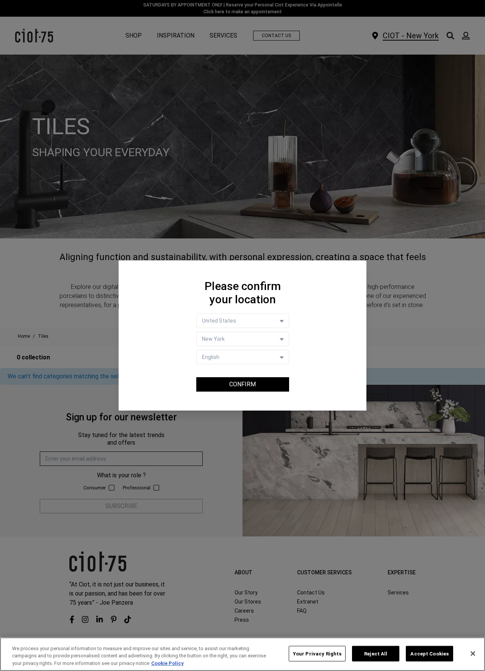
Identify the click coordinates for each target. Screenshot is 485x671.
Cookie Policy (167, 663)
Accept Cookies (429, 653)
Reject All (375, 653)
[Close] (473, 653)
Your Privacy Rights (317, 653)
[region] (242, 654)
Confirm (242, 384)
